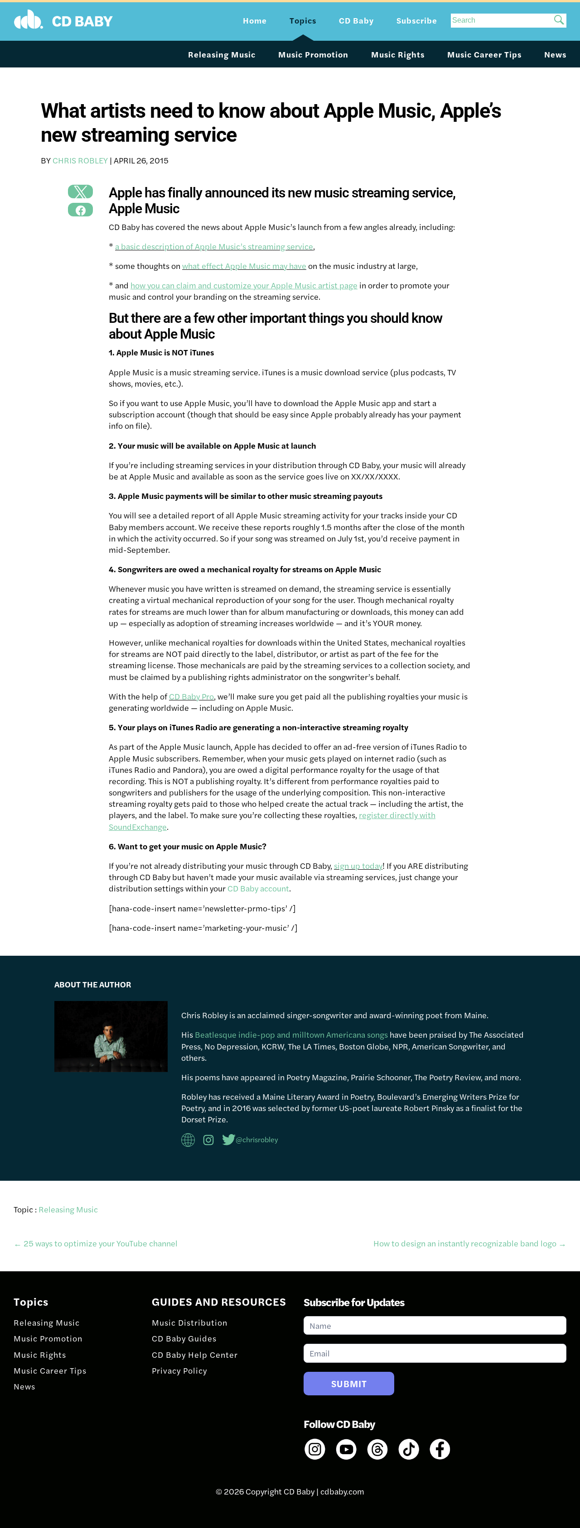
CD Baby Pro (191, 696)
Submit (349, 1383)
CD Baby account (258, 888)
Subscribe (416, 20)
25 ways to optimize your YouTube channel (96, 1243)
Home (255, 20)
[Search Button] (559, 20)
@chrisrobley (257, 1139)
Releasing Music (222, 54)
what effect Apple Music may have (244, 265)
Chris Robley (80, 160)
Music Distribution (189, 1322)
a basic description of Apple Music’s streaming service (214, 246)
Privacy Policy (179, 1370)
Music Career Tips (484, 54)
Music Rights (398, 54)
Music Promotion (313, 54)
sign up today (358, 865)
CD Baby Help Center (195, 1354)
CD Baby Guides (184, 1338)
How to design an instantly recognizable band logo (469, 1243)
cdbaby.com (342, 1491)
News (555, 54)
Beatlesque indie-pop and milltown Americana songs (291, 1034)
